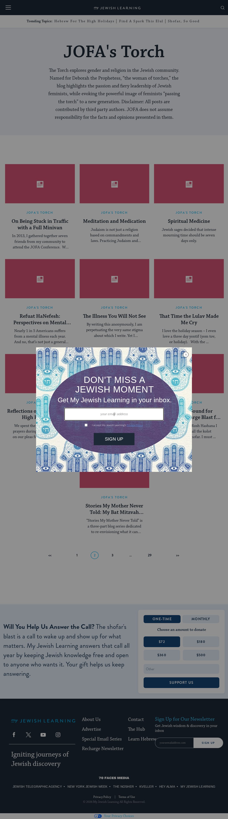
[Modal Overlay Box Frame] (114, 409)
